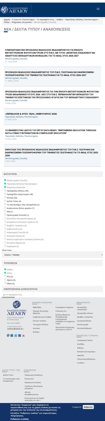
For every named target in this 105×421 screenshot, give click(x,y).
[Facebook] (11, 335)
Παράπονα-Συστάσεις (33, 382)
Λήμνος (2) (11, 280)
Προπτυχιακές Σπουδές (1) (18, 215)
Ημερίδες (80, 355)
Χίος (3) (10, 276)
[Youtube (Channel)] (23, 335)
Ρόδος (7, 22)
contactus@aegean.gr (15, 329)
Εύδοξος (36, 332)
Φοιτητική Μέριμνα (84, 328)
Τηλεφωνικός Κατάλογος (34, 375)
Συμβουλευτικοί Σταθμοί (42, 317)
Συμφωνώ (76, 407)
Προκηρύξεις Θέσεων (85, 313)
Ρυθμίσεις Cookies (19, 419)
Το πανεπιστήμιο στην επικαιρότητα (11, 380)
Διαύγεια (36, 328)
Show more (7, 250)
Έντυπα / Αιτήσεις (39, 321)
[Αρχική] (15, 9)
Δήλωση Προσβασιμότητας (31, 393)
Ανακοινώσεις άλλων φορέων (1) (20, 208)
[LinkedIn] (19, 335)
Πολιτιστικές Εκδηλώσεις (86, 359)
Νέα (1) (10, 211)
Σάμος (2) (11, 283)
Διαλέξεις (80, 344)
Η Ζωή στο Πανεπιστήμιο (23, 19)
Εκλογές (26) (12, 197)
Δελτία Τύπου (8, 375)
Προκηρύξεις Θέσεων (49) (17, 191)
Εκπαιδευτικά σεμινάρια (86, 352)
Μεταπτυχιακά (82, 324)
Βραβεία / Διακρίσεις (85, 317)
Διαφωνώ (88, 407)
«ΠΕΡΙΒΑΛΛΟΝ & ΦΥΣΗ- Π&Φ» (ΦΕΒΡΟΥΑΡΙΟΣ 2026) (31, 113)
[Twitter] (15, 335)
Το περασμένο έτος (45, 19)
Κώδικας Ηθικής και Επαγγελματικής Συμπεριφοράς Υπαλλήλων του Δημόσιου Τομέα (65, 319)
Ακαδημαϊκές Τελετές (85, 340)
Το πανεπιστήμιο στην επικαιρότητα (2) (23, 204)
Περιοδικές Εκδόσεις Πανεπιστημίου (81, 19)
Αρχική (7, 19)
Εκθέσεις (80, 348)
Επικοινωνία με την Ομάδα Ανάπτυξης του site (34, 399)
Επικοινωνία (29, 379)
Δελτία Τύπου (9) (14, 201)
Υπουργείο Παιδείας (40, 324)
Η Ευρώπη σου (61, 311)
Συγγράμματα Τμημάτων (64, 307)
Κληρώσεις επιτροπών (22, 22)
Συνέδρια (80, 363)
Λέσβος (59, 19)
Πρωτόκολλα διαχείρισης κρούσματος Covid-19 (65, 328)
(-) (4, 294)
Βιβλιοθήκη (37, 307)
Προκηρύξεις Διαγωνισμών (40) (20, 194)
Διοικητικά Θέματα (84, 321)
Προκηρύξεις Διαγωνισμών (82, 308)
